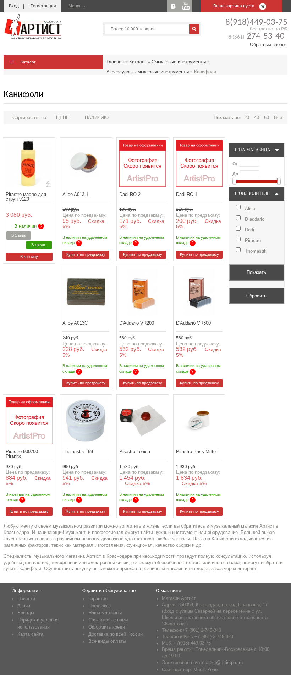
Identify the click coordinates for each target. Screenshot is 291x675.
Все (278, 117)
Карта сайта (30, 634)
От (235, 164)
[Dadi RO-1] (199, 163)
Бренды (25, 612)
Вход (14, 6)
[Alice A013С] (85, 292)
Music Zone (205, 669)
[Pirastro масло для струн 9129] (29, 163)
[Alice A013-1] (85, 163)
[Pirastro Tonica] (142, 420)
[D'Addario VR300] (199, 292)
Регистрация (43, 6)
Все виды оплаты (107, 641)
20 (246, 117)
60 (266, 117)
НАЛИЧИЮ (97, 117)
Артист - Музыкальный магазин (34, 26)
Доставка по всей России (115, 634)
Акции (23, 605)
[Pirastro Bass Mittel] (199, 420)
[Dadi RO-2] (142, 163)
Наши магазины (105, 612)
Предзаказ (99, 605)
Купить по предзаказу (85, 254)
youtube (186, 6)
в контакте (173, 6)
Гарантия (98, 598)
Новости (26, 598)
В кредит (39, 245)
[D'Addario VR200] (142, 292)
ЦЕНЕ (62, 117)
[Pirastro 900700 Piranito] (29, 420)
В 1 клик (18, 235)
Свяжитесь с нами (108, 620)
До (235, 173)
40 (256, 117)
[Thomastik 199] (85, 420)
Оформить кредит (107, 627)
